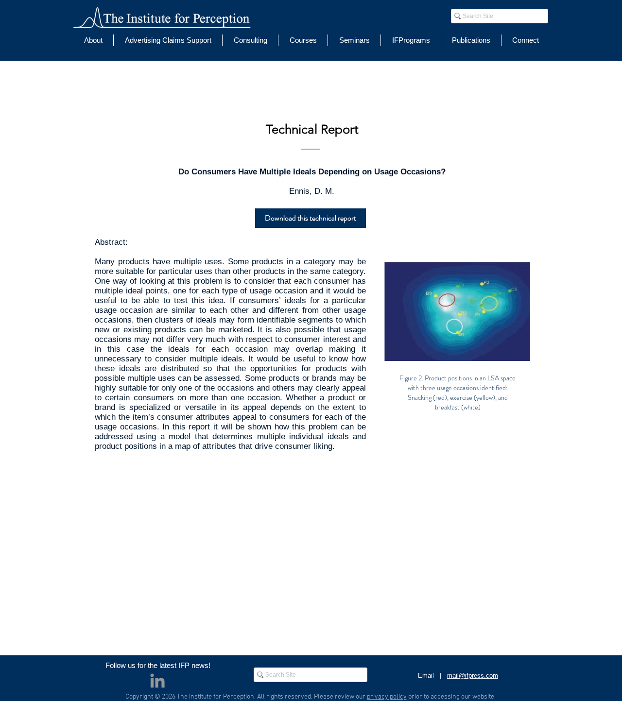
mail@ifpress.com (472, 675)
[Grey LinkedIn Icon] (157, 680)
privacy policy (387, 697)
